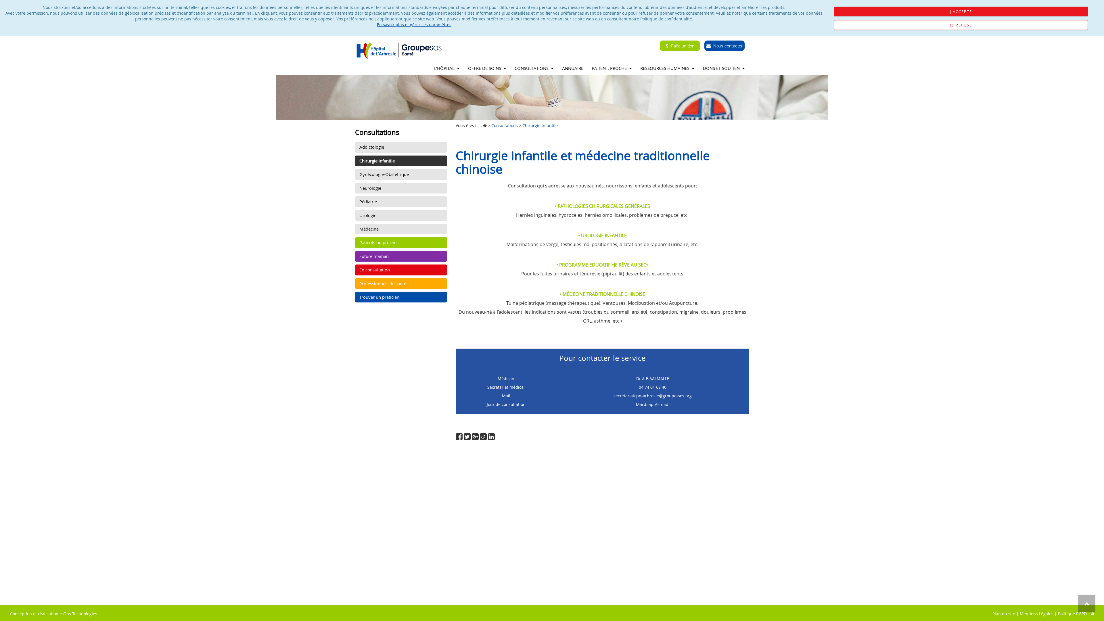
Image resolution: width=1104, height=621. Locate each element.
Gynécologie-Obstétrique (384, 174)
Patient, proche (610, 68)
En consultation (374, 270)
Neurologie (370, 188)
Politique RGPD (1072, 613)
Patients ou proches (378, 242)
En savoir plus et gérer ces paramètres (414, 24)
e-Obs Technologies (78, 613)
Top (1086, 603)
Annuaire (572, 68)
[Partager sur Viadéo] (484, 438)
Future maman (374, 256)
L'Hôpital (445, 68)
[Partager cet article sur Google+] (476, 438)
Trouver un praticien (379, 297)
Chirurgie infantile (377, 161)
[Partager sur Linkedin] (491, 438)
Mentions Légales (1036, 613)
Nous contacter (727, 46)
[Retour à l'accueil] (400, 50)
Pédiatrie (368, 201)
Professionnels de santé (382, 283)
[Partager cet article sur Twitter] (468, 438)
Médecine (369, 229)
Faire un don (682, 46)
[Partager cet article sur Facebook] (460, 438)
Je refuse (961, 25)
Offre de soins (485, 68)
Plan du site (1003, 613)
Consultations (532, 68)
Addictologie (371, 147)
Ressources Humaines (665, 68)
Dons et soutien (722, 68)
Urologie (367, 215)
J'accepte (961, 11)
